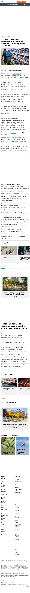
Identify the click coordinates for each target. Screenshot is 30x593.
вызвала (13, 196)
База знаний (3, 491)
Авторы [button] (3, 267)
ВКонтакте (17, 479)
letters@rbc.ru (23, 572)
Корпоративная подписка (18, 494)
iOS (15, 551)
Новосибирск (4, 505)
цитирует (13, 132)
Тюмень (2, 526)
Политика (3, 478)
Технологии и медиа (4, 486)
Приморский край (4, 535)
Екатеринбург (4, 504)
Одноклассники (18, 481)
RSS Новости (17, 499)
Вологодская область (3, 511)
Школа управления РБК (17, 544)
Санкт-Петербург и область (3, 501)
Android (16, 552)
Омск (2, 507)
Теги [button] (7, 267)
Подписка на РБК (18, 492)
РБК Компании (17, 539)
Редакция (17, 510)
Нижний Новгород (3, 519)
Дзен (16, 484)
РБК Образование (4, 493)
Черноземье (3, 527)
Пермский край (4, 521)
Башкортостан (4, 509)
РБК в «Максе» (7, 243)
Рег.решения (17, 530)
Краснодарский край (4, 516)
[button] (9, 254)
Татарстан (3, 524)
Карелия (3, 531)
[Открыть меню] (28, 2)
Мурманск (3, 532)
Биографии (3, 489)
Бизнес (2, 483)
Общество (3, 36)
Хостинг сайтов (16, 528)
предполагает (17, 73)
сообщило (23, 337)
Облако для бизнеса (16, 521)
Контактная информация (17, 508)
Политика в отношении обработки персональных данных (13, 584)
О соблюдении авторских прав (8, 580)
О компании (17, 505)
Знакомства (17, 532)
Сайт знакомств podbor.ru (17, 535)
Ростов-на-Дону (4, 522)
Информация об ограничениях (8, 578)
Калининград (4, 513)
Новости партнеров (9, 435)
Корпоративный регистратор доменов (17, 525)
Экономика (3, 480)
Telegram (17, 482)
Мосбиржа (13, 575)
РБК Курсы (17, 541)
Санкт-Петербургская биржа (22, 575)
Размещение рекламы (17, 512)
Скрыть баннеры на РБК (18, 490)
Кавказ (2, 529)
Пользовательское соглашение (8, 582)
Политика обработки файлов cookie (9, 586)
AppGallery (17, 554)
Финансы (3, 488)
